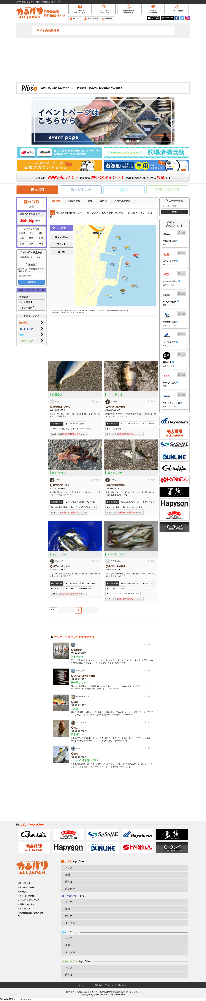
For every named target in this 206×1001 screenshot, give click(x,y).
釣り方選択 (25, 302)
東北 (31, 233)
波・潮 (61, 252)
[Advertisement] (103, 60)
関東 (41, 233)
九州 (31, 243)
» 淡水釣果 (22, 892)
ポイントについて (86, 985)
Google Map (61, 237)
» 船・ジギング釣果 (26, 887)
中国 (41, 238)
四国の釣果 (74, 201)
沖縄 (41, 243)
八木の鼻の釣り (122, 201)
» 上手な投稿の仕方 (26, 904)
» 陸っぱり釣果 (24, 883)
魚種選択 (24, 297)
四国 (22, 243)
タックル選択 (26, 307)
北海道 (22, 233)
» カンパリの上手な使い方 (28, 900)
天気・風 (61, 244)
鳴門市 (103, 201)
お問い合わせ (122, 985)
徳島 (90, 201)
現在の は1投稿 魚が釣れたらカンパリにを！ (104, 177)
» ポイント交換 (24, 909)
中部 (22, 238)
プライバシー (109, 985)
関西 (31, 238)
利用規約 (98, 985)
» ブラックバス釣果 (26, 896)
